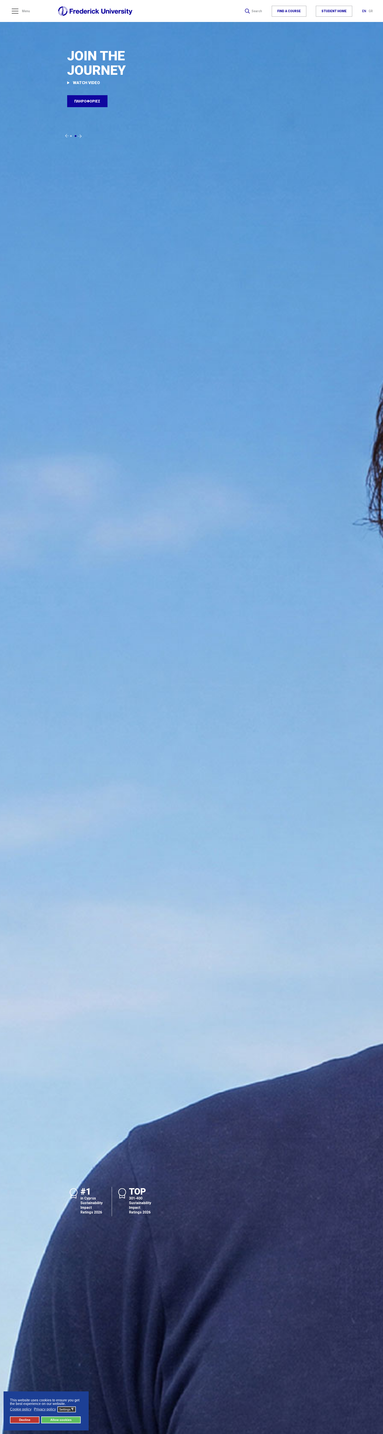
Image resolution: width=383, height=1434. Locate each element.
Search (257, 11)
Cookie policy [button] (20, 1409)
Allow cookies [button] (61, 1420)
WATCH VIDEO (86, 82)
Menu (26, 11)
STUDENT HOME (334, 11)
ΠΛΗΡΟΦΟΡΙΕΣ (87, 101)
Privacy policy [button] (45, 1409)
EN (364, 11)
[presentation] (67, 136)
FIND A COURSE (289, 11)
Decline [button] (24, 1420)
